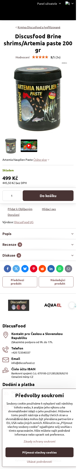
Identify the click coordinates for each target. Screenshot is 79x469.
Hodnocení (23, 57)
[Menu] (71, 14)
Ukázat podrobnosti (39, 461)
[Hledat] (52, 14)
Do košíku (48, 195)
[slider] (40, 57)
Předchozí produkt (17, 281)
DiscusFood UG (23, 222)
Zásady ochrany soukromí (40, 441)
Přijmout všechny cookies (39, 452)
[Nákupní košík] (61, 14)
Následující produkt (57, 281)
